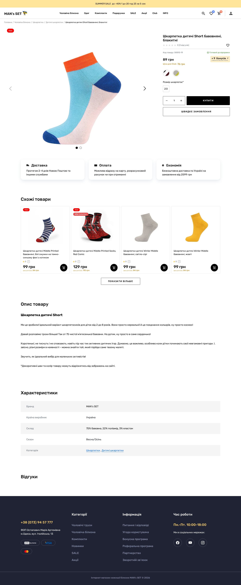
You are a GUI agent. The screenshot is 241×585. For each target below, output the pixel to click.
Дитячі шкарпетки (54, 22)
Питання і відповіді (136, 525)
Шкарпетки (38, 22)
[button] (165, 13)
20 (166, 88)
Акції (75, 560)
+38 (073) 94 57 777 (37, 522)
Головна (8, 22)
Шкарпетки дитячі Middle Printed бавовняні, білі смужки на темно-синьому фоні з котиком (41, 254)
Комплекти (79, 539)
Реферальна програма (138, 546)
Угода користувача (136, 532)
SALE (75, 553)
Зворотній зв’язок (135, 560)
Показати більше (120, 281)
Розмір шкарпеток (173, 82)
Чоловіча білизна (22, 22)
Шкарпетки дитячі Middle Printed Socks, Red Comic (94, 253)
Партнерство (132, 553)
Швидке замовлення (196, 111)
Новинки (78, 546)
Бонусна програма (135, 539)
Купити (208, 100)
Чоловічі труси (82, 525)
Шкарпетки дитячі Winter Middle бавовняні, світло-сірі (140, 253)
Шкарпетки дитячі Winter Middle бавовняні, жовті (191, 253)
